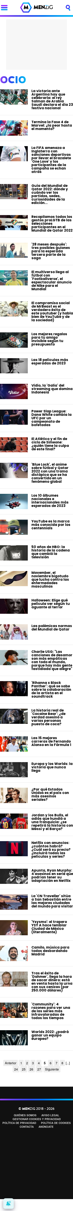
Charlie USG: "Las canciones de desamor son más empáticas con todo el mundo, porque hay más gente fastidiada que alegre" (51, 660)
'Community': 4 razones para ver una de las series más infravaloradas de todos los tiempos (50, 1011)
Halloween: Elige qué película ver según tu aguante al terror (50, 604)
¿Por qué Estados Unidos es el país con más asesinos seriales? (50, 794)
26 (31, 1069)
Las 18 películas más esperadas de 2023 (49, 361)
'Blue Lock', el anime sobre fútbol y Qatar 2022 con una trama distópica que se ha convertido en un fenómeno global (50, 473)
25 (24, 1069)
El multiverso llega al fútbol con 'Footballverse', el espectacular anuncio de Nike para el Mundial (51, 280)
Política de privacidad (19, 1123)
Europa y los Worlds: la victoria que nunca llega (52, 767)
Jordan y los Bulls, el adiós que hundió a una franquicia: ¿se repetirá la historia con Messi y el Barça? (52, 822)
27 (39, 1069)
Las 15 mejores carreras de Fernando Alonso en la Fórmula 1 (51, 741)
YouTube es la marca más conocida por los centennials (50, 525)
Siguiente (52, 1069)
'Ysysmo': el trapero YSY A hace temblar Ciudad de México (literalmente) (49, 926)
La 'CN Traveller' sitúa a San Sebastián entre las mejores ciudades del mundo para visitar (52, 901)
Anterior (10, 1063)
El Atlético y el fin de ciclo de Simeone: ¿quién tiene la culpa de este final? (50, 444)
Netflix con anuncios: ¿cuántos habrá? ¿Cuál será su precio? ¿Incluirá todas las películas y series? (51, 849)
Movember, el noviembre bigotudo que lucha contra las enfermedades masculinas (50, 579)
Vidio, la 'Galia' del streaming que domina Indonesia (52, 389)
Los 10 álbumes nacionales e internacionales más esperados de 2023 (50, 500)
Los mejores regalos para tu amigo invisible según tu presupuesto (49, 339)
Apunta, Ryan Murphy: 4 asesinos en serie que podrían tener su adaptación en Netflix (52, 875)
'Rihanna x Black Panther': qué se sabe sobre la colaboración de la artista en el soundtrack (51, 689)
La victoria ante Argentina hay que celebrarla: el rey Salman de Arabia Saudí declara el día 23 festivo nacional (52, 99)
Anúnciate (46, 1127)
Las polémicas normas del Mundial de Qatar (51, 627)
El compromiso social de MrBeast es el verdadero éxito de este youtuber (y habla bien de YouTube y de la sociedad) (52, 312)
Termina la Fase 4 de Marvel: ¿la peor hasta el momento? (51, 125)
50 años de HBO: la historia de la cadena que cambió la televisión (50, 552)
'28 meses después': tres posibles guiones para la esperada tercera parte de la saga (50, 251)
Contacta (27, 1127)
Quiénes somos (25, 1115)
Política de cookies (56, 1123)
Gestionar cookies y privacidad (37, 1119)
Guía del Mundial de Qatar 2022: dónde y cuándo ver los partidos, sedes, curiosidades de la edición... (49, 194)
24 (16, 1069)
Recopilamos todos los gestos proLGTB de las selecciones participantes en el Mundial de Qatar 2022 (52, 223)
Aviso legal (50, 1115)
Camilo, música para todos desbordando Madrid (50, 951)
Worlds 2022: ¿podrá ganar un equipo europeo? (50, 1035)
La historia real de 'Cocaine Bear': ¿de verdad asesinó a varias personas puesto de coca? (48, 717)
